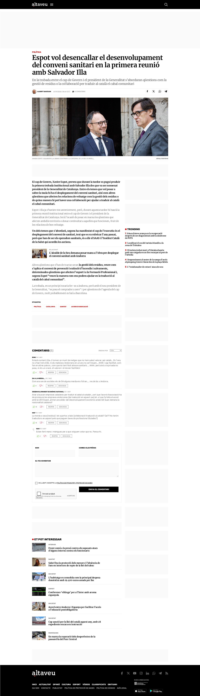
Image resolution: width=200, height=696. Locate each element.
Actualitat (45, 684)
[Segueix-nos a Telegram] (160, 673)
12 (36, 423)
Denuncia (62, 372)
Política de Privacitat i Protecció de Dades (74, 483)
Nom (37, 448)
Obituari (112, 684)
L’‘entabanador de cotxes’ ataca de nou (145, 267)
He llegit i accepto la (65, 483)
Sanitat (51, 559)
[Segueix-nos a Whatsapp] (153, 673)
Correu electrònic (87, 448)
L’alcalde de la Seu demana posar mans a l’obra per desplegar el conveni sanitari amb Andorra (84, 254)
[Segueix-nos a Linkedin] (147, 673)
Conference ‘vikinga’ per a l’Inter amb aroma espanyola (72, 593)
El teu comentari (43, 461)
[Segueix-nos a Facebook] (121, 673)
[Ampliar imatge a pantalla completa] (163, 102)
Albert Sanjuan (44, 91)
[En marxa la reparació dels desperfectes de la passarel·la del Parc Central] (39, 635)
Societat (52, 574)
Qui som (35, 688)
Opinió (56, 684)
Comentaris (80, 91)
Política (36, 52)
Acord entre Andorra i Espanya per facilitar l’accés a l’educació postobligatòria (74, 608)
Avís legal (122, 688)
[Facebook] (147, 91)
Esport (51, 589)
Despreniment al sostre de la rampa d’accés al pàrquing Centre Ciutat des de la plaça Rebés (146, 260)
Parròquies (53, 633)
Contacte (45, 688)
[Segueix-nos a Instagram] (141, 673)
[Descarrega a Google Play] (156, 691)
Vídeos (86, 684)
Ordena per (103, 351)
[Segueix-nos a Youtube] (134, 673)
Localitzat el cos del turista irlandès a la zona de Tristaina (144, 244)
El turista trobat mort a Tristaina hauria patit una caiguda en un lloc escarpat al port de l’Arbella (146, 252)
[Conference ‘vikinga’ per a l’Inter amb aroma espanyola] (39, 591)
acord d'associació (79, 307)
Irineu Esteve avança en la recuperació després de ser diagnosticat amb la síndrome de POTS (145, 235)
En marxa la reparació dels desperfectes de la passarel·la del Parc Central (71, 638)
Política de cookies (105, 688)
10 (36, 407)
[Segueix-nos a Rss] (166, 673)
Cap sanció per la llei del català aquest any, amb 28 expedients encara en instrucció (74, 623)
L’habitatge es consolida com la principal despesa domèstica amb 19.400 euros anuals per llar (74, 579)
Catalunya (50, 307)
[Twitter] (154, 91)
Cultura (66, 684)
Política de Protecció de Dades (79, 688)
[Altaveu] (39, 4)
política (37, 307)
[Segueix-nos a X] (128, 673)
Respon (51, 372)
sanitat (63, 307)
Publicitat (57, 688)
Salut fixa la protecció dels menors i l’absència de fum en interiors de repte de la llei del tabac (74, 564)
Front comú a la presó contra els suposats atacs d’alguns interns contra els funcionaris (73, 549)
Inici (34, 684)
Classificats (99, 684)
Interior (52, 544)
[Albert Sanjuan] (34, 91)
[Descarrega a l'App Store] (140, 691)
